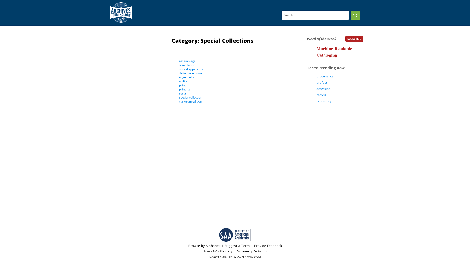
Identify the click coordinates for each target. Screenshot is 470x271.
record (321, 95)
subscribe (354, 39)
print (182, 85)
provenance (325, 76)
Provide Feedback (268, 245)
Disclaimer (243, 251)
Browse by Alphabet (204, 245)
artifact (322, 82)
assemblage (187, 61)
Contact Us (260, 251)
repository (324, 101)
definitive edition (190, 73)
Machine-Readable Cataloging (334, 51)
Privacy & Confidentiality (217, 251)
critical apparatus (191, 69)
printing (184, 89)
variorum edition (190, 101)
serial (183, 93)
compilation (187, 65)
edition (184, 81)
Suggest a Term (237, 245)
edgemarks (186, 77)
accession (323, 89)
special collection (190, 97)
